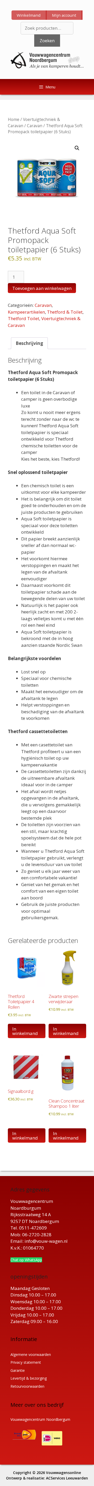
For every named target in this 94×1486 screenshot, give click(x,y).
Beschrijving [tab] (29, 343)
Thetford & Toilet (65, 312)
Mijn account (64, 15)
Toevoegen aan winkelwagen (42, 288)
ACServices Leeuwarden (67, 1478)
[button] (77, 148)
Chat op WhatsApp (26, 1259)
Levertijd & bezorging (28, 1378)
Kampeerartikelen (26, 312)
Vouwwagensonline (63, 1472)
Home (13, 119)
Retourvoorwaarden (27, 1386)
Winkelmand (28, 15)
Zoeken (47, 41)
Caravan (34, 126)
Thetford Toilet (23, 318)
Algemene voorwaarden (30, 1354)
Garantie (17, 1370)
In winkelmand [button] (25, 1031)
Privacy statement (25, 1362)
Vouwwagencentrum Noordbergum (40, 1419)
